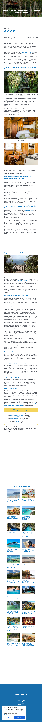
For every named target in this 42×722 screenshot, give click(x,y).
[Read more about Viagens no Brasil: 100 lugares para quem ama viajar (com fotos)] (13, 559)
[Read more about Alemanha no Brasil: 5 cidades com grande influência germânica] (13, 510)
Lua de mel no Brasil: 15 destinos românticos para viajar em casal (13, 644)
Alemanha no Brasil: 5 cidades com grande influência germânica (12, 517)
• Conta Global (21, 703)
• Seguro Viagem (21, 704)
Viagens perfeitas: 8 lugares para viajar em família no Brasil (13, 612)
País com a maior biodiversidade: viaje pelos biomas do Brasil (13, 597)
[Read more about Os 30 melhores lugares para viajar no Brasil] (28, 559)
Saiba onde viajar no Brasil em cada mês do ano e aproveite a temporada (28, 534)
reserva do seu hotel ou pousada (16, 413)
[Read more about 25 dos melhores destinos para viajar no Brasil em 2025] (13, 574)
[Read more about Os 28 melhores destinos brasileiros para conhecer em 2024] (28, 605)
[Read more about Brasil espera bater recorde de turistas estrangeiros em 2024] (28, 574)
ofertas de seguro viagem (15, 418)
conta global (16, 416)
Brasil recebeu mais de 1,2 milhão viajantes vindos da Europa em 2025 (13, 501)
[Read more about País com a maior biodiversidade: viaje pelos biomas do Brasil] (13, 590)
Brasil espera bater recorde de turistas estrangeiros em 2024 (28, 581)
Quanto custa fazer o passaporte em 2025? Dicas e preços (28, 550)
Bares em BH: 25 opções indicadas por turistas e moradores (28, 628)
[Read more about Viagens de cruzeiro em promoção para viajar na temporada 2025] (13, 543)
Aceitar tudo (19, 717)
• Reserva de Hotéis (21, 700)
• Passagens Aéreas (21, 701)
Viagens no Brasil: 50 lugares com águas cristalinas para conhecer (27, 517)
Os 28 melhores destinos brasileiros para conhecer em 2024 (28, 612)
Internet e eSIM (18, 421)
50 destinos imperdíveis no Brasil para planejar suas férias (28, 501)
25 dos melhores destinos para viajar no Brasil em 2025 (13, 581)
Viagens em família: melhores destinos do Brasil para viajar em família (12, 628)
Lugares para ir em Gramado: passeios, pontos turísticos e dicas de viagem (28, 645)
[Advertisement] (21, 243)
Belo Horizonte (29, 210)
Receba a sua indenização (21, 419)
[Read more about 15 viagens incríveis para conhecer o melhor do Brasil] (13, 526)
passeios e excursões (14, 422)
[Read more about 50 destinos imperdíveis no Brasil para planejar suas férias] (28, 493)
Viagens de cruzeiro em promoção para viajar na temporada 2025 (13, 550)
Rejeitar (8, 717)
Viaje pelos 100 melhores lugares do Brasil (28, 596)
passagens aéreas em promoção (16, 415)
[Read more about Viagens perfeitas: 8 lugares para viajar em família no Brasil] (13, 605)
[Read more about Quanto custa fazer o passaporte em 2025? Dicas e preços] (28, 543)
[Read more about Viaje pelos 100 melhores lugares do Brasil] (28, 590)
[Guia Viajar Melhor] (4, 4)
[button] (5, 31)
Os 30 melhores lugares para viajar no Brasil (28, 565)
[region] (14, 713)
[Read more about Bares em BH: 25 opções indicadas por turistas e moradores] (28, 620)
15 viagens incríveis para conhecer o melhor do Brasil (13, 534)
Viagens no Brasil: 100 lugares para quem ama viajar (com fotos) (13, 566)
